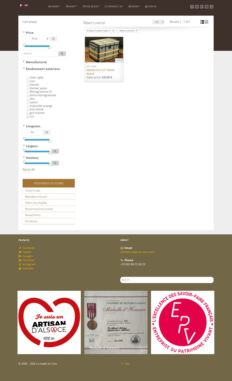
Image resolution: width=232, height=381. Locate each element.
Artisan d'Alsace (35, 347)
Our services (31, 221)
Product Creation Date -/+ (99, 31)
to (35, 38)
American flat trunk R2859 (100, 72)
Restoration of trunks (36, 196)
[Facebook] (192, 6)
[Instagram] (211, 6)
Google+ (27, 256)
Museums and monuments (39, 209)
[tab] (49, 33)
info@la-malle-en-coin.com (137, 252)
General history (33, 215)
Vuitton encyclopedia (36, 202)
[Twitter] (197, 6)
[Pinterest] (206, 6)
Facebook (28, 248)
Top (126, 363)
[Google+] (202, 6)
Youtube (27, 268)
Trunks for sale (32, 190)
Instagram (29, 264)
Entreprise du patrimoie (174, 347)
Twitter (27, 252)
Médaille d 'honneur (104, 347)
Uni (32, 116)
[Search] (53, 39)
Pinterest (28, 260)
